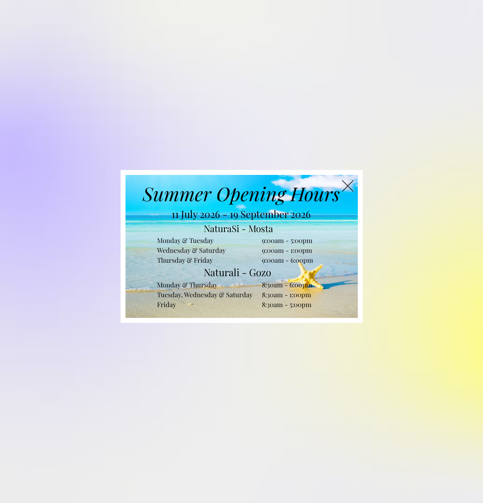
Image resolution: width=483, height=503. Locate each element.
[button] (348, 186)
